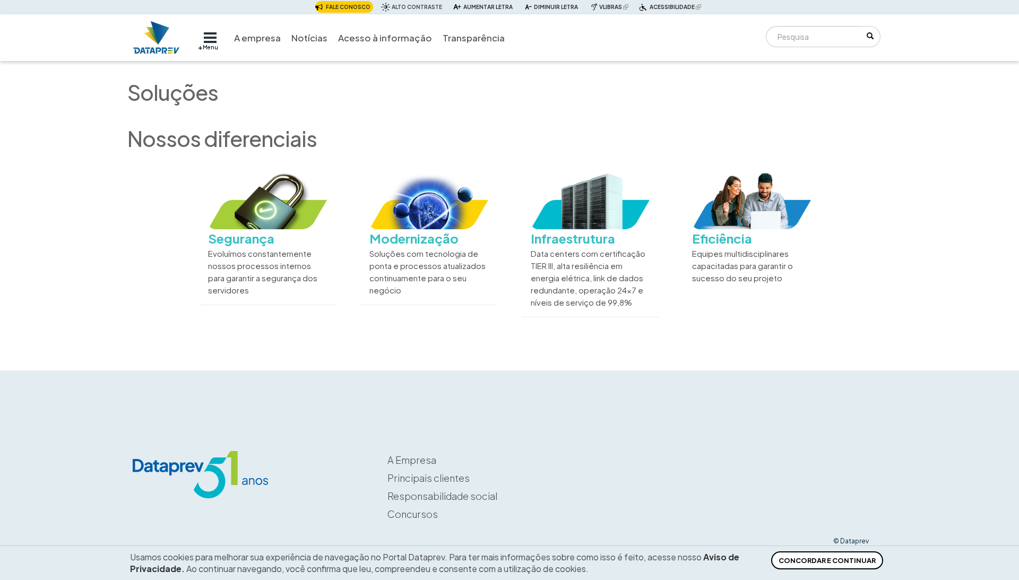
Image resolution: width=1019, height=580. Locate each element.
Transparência (474, 38)
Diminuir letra (556, 7)
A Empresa (411, 460)
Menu (210, 47)
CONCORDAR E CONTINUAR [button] (827, 560)
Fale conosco (348, 7)
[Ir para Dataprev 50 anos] (156, 35)
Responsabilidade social (442, 496)
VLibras (615, 6)
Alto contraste (417, 7)
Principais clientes (428, 478)
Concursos (412, 514)
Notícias (309, 38)
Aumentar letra (488, 7)
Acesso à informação (385, 38)
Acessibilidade (677, 8)
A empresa (257, 38)
